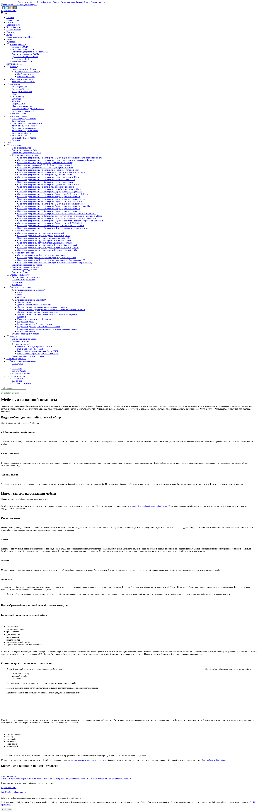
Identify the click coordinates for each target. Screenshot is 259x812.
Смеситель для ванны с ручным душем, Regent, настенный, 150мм (48, 250)
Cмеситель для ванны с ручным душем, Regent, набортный (44, 243)
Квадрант (21, 317)
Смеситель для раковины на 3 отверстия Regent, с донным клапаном (48, 208)
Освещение (17, 368)
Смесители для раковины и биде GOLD (30, 52)
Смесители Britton (20, 272)
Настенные (17, 284)
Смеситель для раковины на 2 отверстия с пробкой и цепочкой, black (49, 189)
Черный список (44, 2)
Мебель (13, 66)
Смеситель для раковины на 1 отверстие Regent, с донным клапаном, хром (51, 204)
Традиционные (22, 344)
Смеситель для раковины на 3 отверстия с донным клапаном (45, 182)
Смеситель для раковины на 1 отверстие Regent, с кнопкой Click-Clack (49, 201)
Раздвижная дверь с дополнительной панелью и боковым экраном (47, 329)
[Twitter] (7, 7)
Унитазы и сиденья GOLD (24, 49)
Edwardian (16, 99)
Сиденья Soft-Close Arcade (24, 138)
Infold (19, 295)
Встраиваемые (18, 104)
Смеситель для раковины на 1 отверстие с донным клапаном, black (48, 177)
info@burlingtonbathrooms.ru (13, 792)
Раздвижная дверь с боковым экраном (34, 324)
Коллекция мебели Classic (27, 72)
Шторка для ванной (26, 331)
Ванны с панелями (26, 76)
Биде (8, 143)
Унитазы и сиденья (18, 116)
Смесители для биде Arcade (24, 270)
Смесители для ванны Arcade (25, 267)
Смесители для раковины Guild (26, 153)
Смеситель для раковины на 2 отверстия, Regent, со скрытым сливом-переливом (54, 228)
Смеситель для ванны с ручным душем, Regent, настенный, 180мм (48, 247)
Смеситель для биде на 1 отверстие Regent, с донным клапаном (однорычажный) (54, 262)
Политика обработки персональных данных (67, 778)
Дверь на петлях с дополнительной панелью (37, 312)
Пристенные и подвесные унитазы (28, 123)
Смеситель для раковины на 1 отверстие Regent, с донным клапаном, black (51, 199)
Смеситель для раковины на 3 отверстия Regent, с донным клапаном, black (51, 211)
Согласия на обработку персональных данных (110, 778)
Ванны (13, 336)
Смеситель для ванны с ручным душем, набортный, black (43, 235)
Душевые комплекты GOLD (25, 56)
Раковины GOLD (20, 47)
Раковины (14, 84)
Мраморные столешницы (21, 79)
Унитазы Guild (18, 121)
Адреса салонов (98, 2)
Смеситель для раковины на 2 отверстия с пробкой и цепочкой (46, 187)
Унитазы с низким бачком (24, 128)
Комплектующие (17, 376)
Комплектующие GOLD (23, 61)
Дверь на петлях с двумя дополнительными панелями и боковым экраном (51, 309)
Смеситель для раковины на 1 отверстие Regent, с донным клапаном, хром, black (54, 206)
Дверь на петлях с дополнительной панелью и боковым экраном (47, 314)
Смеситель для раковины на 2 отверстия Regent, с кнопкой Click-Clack (49, 223)
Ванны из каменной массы (24, 339)
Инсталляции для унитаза (24, 118)
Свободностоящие (20, 341)
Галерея (79, 2)
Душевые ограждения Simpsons (29, 290)
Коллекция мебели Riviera (24, 69)
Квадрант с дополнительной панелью (34, 319)
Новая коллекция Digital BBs (19, 37)
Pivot (19, 292)
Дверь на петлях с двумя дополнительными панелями (42, 307)
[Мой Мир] (15, 7)
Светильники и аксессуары (22, 361)
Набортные (17, 282)
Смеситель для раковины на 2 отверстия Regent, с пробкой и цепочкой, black (52, 194)
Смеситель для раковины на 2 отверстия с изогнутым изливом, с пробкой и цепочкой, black (59, 216)
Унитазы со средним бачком (25, 130)
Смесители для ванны (25, 231)
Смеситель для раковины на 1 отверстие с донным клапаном (45, 175)
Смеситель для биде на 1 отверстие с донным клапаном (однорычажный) (51, 260)
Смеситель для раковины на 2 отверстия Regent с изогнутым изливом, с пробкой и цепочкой (60, 221)
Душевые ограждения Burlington (30, 300)
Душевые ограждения (20, 287)
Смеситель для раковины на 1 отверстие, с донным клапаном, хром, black (51, 172)
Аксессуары (17, 363)
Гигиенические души (21, 148)
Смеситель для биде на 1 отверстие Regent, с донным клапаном (46, 257)
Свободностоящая (25, 74)
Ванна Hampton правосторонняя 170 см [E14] (38, 354)
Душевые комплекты (19, 275)
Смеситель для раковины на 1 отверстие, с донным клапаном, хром (48, 170)
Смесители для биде (24, 253)
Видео (87, 2)
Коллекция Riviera (20, 89)
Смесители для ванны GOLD (25, 54)
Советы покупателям (11, 778)
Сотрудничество (25, 2)
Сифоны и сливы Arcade (23, 111)
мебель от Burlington (216, 760)
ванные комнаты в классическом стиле (89, 760)
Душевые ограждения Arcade (25, 334)
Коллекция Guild (19, 87)
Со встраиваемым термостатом (26, 277)
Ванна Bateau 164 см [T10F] (30, 349)
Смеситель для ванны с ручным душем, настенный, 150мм (44, 240)
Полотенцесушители (16, 358)
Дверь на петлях (24, 302)
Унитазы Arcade (19, 135)
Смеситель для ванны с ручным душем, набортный (40, 233)
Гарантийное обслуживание (34, 778)
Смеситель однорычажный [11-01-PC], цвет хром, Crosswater (45, 165)
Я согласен (6, 810)
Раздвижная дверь (25, 321)
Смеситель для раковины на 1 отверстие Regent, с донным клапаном (48, 196)
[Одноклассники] (11, 7)
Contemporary (18, 96)
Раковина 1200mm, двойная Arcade (28, 108)
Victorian (16, 101)
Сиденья (16, 140)
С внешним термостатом (23, 280)
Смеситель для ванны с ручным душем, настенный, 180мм (44, 238)
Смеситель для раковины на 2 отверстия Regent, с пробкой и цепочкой (49, 192)
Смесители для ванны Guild (25, 150)
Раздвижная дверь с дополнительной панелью (38, 326)
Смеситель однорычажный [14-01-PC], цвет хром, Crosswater (45, 167)
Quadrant (21, 297)
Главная (10, 17)
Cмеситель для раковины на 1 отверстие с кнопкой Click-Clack (46, 179)
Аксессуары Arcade (21, 373)
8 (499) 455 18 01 (8, 10)
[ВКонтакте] (3, 7)
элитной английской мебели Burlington (149, 506)
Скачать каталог (67, 2)
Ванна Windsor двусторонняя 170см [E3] (35, 346)
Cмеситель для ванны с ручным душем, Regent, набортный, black (47, 245)
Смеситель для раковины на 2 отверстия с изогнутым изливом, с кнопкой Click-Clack (56, 218)
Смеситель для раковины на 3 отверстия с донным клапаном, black (48, 184)
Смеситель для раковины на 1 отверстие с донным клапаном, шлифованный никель (56, 160)
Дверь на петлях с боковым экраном (34, 305)
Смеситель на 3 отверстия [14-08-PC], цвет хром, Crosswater (44, 162)
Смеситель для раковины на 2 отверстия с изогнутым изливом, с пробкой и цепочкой (56, 213)
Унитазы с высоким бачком (24, 126)
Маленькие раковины (22, 106)
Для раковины (18, 378)
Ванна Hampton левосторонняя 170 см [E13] (37, 351)
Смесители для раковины (26, 155)
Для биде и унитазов (21, 383)
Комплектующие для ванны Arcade (28, 356)
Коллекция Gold (17, 44)
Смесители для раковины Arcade (27, 265)
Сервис (56, 2)
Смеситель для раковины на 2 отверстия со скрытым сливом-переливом (50, 225)
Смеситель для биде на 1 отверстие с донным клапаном (43, 255)
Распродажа (11, 42)
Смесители (15, 145)
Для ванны (17, 381)
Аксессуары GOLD (21, 59)
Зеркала (15, 366)
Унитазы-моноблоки (21, 133)
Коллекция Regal (14, 64)
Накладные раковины (22, 91)
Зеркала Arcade (19, 371)
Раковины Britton (20, 113)
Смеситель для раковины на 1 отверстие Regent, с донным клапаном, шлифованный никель (59, 158)
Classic (15, 94)
